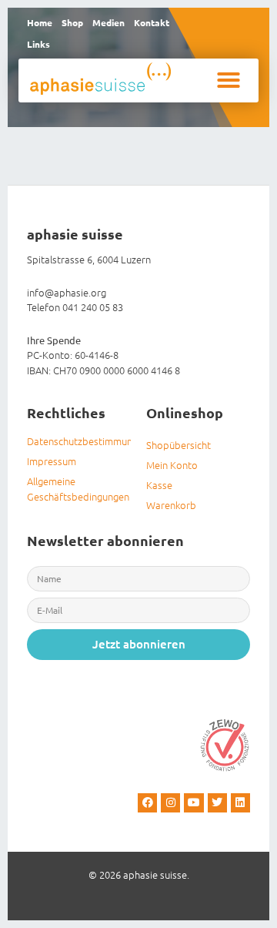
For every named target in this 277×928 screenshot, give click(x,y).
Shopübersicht (178, 444)
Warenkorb (171, 505)
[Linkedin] (240, 802)
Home (39, 22)
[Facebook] (147, 802)
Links (38, 44)
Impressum (51, 461)
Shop (72, 22)
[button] (228, 80)
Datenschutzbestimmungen (79, 441)
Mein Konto (172, 464)
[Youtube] (193, 802)
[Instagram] (170, 802)
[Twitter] (217, 802)
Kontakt (151, 22)
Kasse (159, 484)
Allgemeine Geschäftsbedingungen (78, 489)
